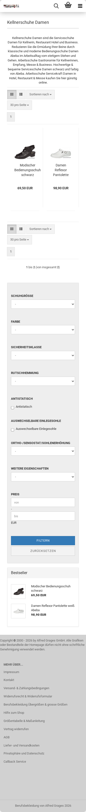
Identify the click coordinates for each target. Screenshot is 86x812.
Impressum (11, 672)
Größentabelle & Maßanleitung (24, 721)
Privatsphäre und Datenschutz (24, 753)
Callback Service (15, 761)
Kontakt (9, 680)
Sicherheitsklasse (26, 347)
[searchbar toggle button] (56, 6)
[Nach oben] (73, 805)
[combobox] (40, 94)
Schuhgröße (22, 296)
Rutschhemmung (25, 373)
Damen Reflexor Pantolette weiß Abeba (61, 170)
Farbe (15, 321)
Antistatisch (22, 398)
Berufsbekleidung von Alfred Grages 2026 (43, 805)
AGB (7, 737)
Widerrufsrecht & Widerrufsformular (28, 696)
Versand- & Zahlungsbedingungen (26, 688)
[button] (11, 94)
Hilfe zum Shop (14, 712)
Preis (15, 494)
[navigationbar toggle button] (80, 6)
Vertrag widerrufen (16, 729)
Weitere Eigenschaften (29, 468)
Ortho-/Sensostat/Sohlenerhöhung (40, 443)
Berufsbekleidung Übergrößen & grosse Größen (35, 704)
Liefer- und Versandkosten (21, 745)
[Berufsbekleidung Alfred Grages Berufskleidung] (9, 6)
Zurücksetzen (43, 551)
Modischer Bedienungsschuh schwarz (27, 170)
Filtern (43, 540)
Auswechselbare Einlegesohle (36, 421)
